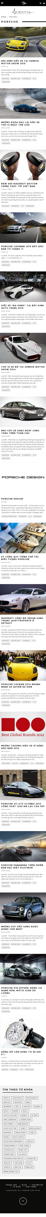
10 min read (29, 1069)
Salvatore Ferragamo (13, 1141)
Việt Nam (18, 1163)
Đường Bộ (5, 78)
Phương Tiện (15, 78)
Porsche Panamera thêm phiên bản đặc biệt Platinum (22, 866)
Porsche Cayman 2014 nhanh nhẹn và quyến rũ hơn (20, 685)
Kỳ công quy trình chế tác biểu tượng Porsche (20, 558)
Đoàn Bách (5, 751)
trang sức (22, 1150)
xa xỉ (29, 1163)
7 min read (6, 705)
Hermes (24, 1115)
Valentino (31, 1158)
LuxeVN (4, 996)
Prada (6, 1137)
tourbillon (9, 1150)
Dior (6, 1111)
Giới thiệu (31, 1187)
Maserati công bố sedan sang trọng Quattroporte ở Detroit (22, 620)
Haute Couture (10, 1115)
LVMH (23, 1128)
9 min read (6, 326)
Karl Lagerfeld (10, 1119)
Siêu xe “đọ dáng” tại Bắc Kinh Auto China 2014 (22, 306)
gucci (25, 1111)
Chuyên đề (37, 1185)
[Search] (40, 3)
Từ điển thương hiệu (9, 516)
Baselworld (32, 1098)
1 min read (6, 390)
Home (3, 17)
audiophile (17, 1098)
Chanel (37, 1106)
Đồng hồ (5, 1069)
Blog (24, 1185)
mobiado (7, 1132)
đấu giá (18, 1167)
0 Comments (26, 78)
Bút (17, 1106)
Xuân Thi (4, 66)
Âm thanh (5, 206)
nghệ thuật (21, 1132)
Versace (7, 1163)
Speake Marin (9, 1145)
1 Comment (15, 206)
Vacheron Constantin (13, 1158)
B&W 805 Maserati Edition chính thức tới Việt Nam (19, 185)
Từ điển (17, 1187)
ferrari (15, 1111)
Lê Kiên (4, 502)
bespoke (18, 1102)
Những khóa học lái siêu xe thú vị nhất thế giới (20, 123)
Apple (6, 1098)
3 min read (6, 1011)
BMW (28, 1102)
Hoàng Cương (6, 189)
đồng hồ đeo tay (11, 1171)
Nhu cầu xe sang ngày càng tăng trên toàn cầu (20, 431)
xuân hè (7, 1167)
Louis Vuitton (10, 1128)
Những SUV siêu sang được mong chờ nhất (19, 927)
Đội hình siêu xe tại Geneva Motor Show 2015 (20, 62)
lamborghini (22, 1124)
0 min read (6, 82)
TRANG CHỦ (11, 1185)
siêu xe (30, 1141)
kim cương (8, 1124)
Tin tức (15, 763)
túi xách (22, 1154)
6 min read (6, 644)
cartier (27, 1106)
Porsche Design (12, 499)
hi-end (34, 1115)
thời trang (24, 1145)
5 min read (6, 577)
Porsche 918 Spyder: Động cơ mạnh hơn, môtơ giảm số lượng (21, 990)
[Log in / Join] (44, 3)
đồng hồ (29, 1167)
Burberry (8, 1106)
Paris (32, 1132)
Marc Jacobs (34, 1128)
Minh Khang (5, 128)
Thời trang (6, 763)
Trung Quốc (9, 1154)
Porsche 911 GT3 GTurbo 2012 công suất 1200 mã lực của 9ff (23, 805)
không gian (26, 1119)
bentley (7, 1102)
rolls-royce (18, 1137)
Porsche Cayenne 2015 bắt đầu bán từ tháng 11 (22, 247)
